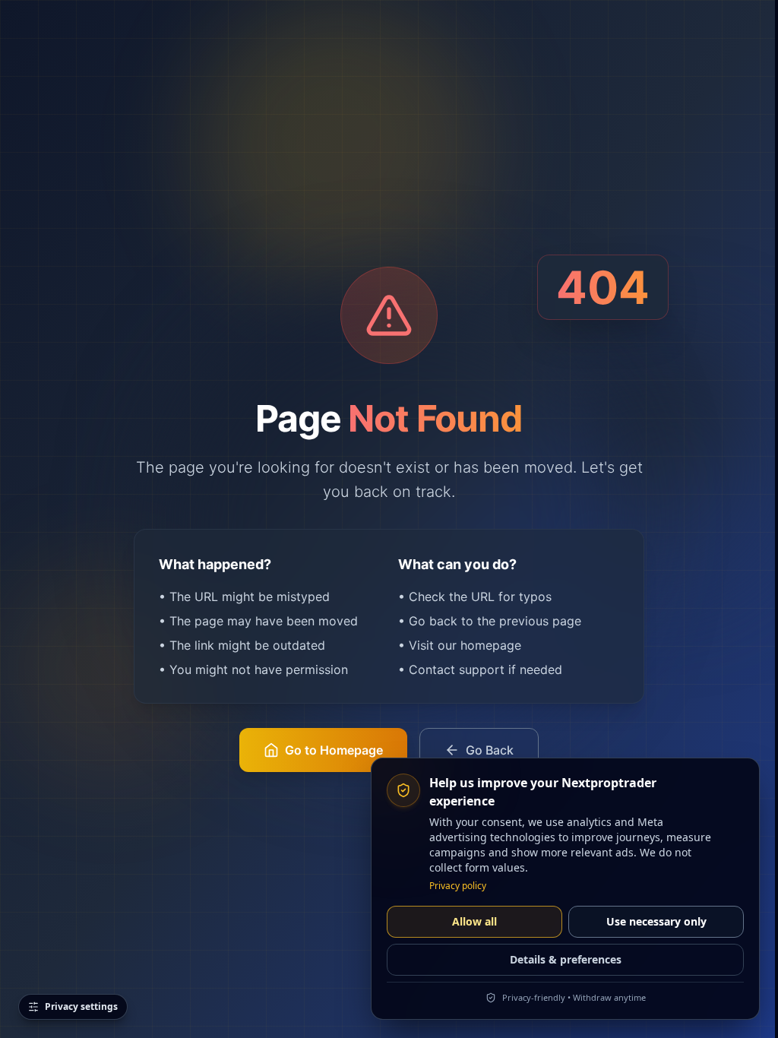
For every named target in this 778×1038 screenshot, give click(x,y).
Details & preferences (565, 959)
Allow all (474, 921)
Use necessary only (656, 921)
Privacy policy (457, 886)
